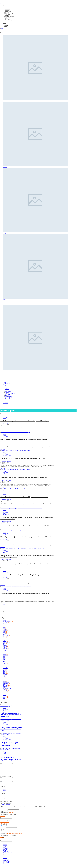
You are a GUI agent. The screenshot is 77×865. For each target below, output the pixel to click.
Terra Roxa (5, 697)
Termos (7, 833)
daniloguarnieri (6, 638)
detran (4, 643)
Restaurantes (7, 9)
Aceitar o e (12, 833)
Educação (5, 646)
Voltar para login (4, 823)
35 (3, 611)
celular (4, 634)
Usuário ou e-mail (3, 810)
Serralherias (7, 394)
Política (4, 676)
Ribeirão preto (5, 683)
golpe (4, 659)
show (4, 692)
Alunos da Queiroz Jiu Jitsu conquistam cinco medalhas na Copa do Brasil (23, 458)
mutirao (4, 671)
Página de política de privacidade (15, 833)
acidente (4, 620)
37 (3, 613)
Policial (4, 675)
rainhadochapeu (6, 678)
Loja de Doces (8, 387)
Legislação (5, 663)
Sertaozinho (5, 690)
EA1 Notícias (5, 26)
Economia (5, 511)
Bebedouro (5, 630)
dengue (4, 640)
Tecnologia (5, 696)
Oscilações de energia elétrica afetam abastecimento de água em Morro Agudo (24, 421)
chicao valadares (6, 635)
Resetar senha (11, 812)
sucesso (4, 695)
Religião (4, 681)
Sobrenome (2, 828)
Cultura (4, 435)
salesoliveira (5, 686)
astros (4, 628)
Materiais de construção (9, 16)
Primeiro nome (3, 826)
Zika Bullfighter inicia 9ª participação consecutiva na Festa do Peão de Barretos (10, 759)
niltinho (4, 672)
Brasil (4, 631)
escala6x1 (5, 650)
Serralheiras (7, 17)
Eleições (4, 647)
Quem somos (7, 400)
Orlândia (4, 513)
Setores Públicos (8, 19)
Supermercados (8, 14)
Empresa (2, 829)
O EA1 (4, 23)
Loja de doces (8, 11)
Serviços (4, 418)
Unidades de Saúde (9, 20)
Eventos (4, 654)
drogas (4, 644)
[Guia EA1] (2, 28)
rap (3, 679)
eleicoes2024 (5, 648)
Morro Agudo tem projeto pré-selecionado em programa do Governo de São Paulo (25, 537)
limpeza (4, 664)
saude (4, 473)
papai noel (5, 674)
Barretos (4, 629)
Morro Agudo (8, 6)
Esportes (4, 453)
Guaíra (4, 660)
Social (4, 694)
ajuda (4, 623)
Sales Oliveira (5, 685)
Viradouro (5, 699)
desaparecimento (6, 642)
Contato (6, 25)
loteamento (5, 665)
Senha (1, 811)
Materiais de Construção (9, 393)
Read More (2, 431)
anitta (4, 625)
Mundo (4, 669)
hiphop (4, 661)
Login (1, 3)
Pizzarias (7, 10)
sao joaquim (5, 687)
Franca (4, 657)
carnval (4, 633)
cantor (4, 632)
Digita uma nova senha (5, 822)
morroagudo (5, 668)
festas (4, 656)
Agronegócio (5, 622)
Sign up (2, 837)
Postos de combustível (9, 13)
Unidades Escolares (9, 21)
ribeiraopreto (5, 684)
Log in (1, 808)
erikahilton (5, 649)
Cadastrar (2, 816)
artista (4, 627)
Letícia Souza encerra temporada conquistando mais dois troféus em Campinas (24, 593)
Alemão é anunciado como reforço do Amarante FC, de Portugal (20, 575)
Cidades (4, 5)
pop (3, 677)
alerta (4, 624)
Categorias (5, 7)
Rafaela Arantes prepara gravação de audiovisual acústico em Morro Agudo (23, 439)
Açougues (7, 15)
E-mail (1, 830)
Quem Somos (7, 24)
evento (4, 652)
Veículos (7, 18)
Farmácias (7, 12)
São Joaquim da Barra (7, 455)
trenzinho (4, 698)
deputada (4, 641)
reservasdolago (6, 682)
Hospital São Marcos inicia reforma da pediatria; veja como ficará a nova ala (24, 477)
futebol (4, 658)
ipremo (4, 662)
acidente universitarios (7, 621)
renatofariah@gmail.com (6, 423)
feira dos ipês (5, 655)
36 (3, 612)
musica (4, 670)
